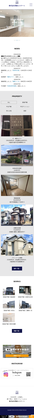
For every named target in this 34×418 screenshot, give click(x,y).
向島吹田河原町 (11, 86)
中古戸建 (8, 106)
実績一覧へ (17, 331)
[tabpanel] (17, 23)
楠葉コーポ (16, 81)
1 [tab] (14, 40)
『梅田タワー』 (10, 77)
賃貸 (25, 111)
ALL (9, 102)
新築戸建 (24, 102)
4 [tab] (18, 40)
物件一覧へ (17, 268)
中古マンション (24, 106)
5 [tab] (19, 40)
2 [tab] (15, 40)
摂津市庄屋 (16, 70)
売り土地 (8, 111)
